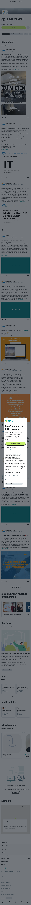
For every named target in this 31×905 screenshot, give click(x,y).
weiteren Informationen (13, 468)
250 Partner (18, 454)
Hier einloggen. (8, 449)
